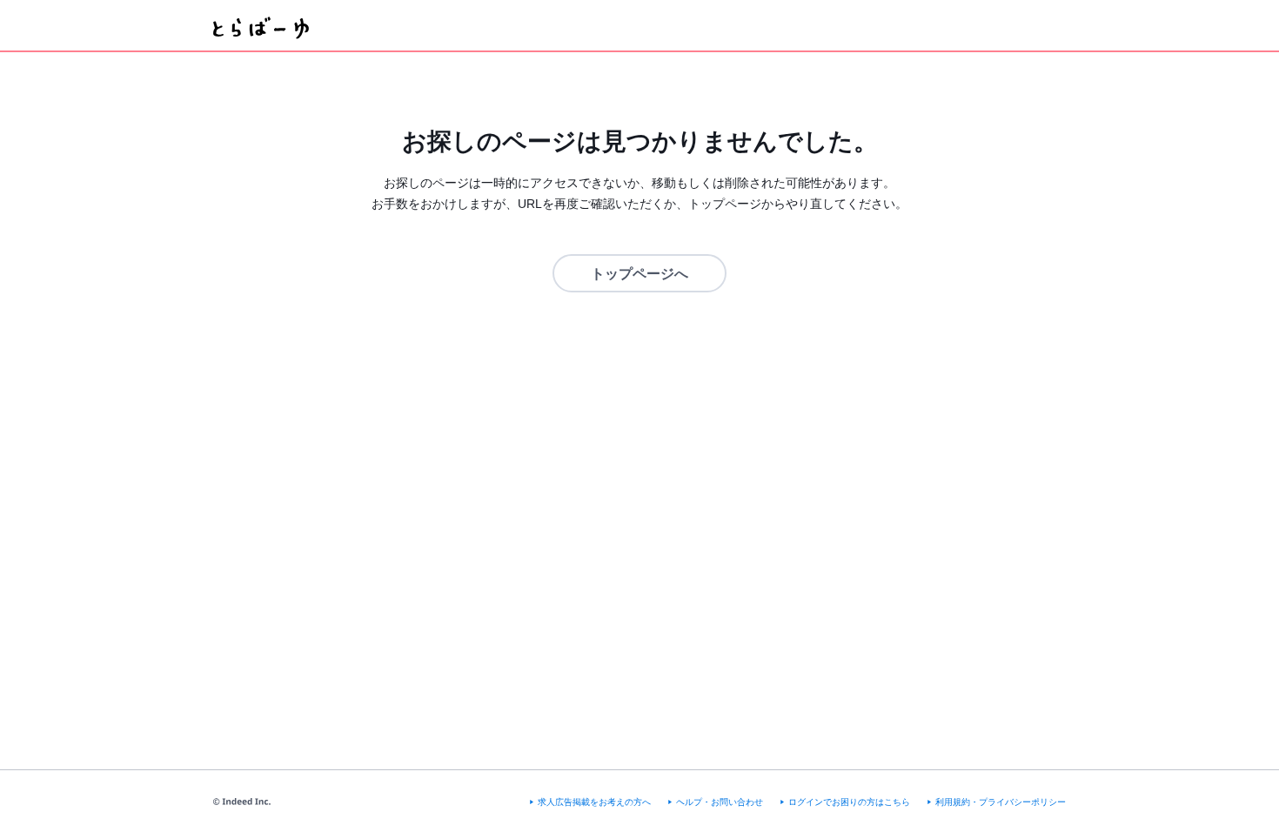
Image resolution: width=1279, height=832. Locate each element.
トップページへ (639, 273)
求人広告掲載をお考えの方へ (594, 802)
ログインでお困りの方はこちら (849, 802)
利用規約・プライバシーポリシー (1000, 802)
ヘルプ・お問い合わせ (719, 802)
